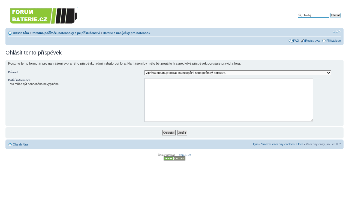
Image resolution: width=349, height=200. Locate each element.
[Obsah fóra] (44, 15)
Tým (255, 144)
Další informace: (20, 80)
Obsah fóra (21, 33)
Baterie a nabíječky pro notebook (126, 33)
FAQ (296, 40)
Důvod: (13, 72)
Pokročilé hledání (329, 19)
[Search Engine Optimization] (174, 159)
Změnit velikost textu (337, 31)
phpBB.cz (185, 154)
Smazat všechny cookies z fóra (282, 144)
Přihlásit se (333, 40)
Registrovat (312, 40)
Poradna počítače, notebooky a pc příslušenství (66, 33)
